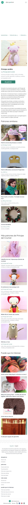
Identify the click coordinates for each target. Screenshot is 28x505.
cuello (5, 203)
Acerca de (3, 459)
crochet (7, 76)
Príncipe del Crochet (9, 72)
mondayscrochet (14, 148)
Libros (2, 484)
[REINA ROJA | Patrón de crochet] (14, 304)
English (16, 446)
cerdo (16, 74)
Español (12, 446)
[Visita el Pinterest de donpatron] (21, 503)
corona (3, 74)
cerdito (12, 74)
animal (3, 76)
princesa (23, 147)
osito (2, 346)
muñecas (12, 320)
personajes (15, 291)
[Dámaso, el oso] (14, 332)
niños (5, 346)
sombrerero (6, 291)
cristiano (12, 175)
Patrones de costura (6, 494)
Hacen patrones (5, 467)
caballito (3, 265)
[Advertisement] (14, 19)
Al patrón (8, 82)
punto (17, 203)
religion (8, 175)
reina (2, 318)
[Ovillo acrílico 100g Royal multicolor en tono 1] (14, 364)
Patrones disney (5, 473)
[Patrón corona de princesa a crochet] (14, 133)
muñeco (22, 76)
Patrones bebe (4, 475)
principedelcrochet (6, 78)
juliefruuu (17, 175)
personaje (21, 291)
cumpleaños (12, 147)
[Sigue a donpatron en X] (17, 503)
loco (2, 291)
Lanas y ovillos (6, 226)
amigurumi (19, 174)
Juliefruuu (5, 172)
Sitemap (13, 503)
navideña (7, 228)
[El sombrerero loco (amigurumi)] (14, 277)
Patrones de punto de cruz (7, 492)
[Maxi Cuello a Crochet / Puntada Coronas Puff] (14, 187)
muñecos (17, 76)
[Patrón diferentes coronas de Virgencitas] (14, 160)
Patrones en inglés (5, 496)
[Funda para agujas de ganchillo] (14, 426)
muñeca (17, 320)
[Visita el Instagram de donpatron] (24, 503)
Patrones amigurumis (6, 471)
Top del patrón (4, 469)
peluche (9, 346)
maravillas (9, 318)
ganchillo (12, 76)
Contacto (3, 461)
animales (20, 74)
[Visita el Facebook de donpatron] (19, 503)
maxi (2, 203)
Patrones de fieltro (5, 490)
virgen (23, 174)
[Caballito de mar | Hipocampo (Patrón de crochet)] (14, 249)
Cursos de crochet (5, 482)
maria (2, 174)
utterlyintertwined (5, 204)
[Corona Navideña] (14, 214)
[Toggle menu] (26, 2)
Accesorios (3, 480)
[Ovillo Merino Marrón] (14, 406)
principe (7, 74)
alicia (11, 291)
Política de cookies (7, 503)
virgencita (3, 175)
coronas (3, 147)
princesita (18, 147)
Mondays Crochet (7, 145)
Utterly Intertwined (7, 201)
